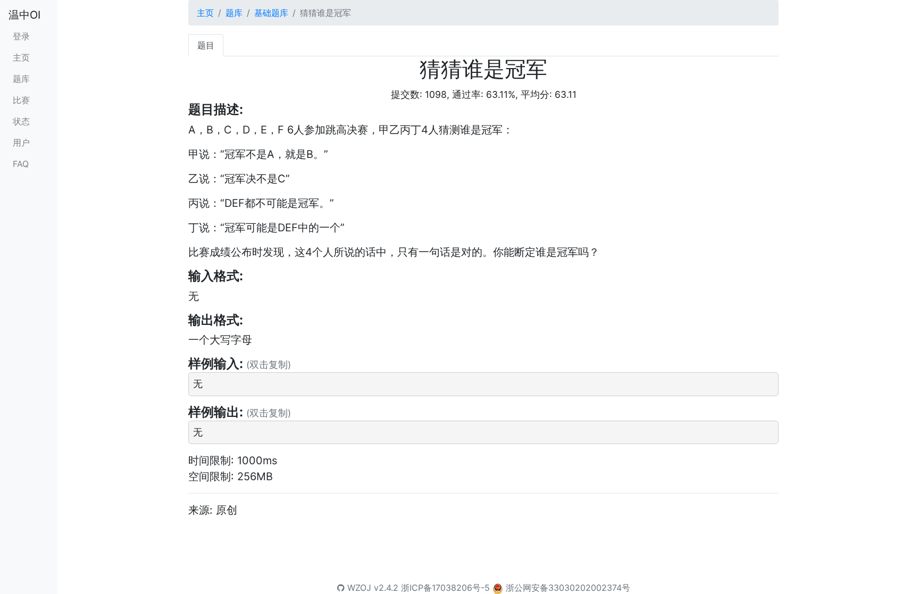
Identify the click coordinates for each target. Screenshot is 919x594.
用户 (21, 142)
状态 (21, 121)
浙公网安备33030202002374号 (568, 587)
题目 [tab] (205, 45)
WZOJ (358, 587)
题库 (21, 78)
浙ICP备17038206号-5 (445, 587)
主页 (21, 57)
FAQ (21, 163)
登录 (21, 36)
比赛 (21, 100)
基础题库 (271, 12)
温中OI (24, 15)
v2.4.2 (386, 587)
